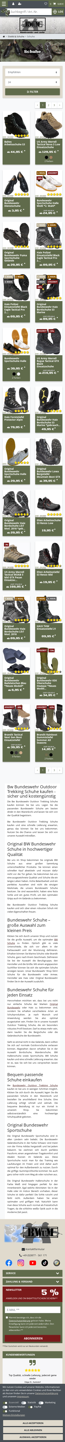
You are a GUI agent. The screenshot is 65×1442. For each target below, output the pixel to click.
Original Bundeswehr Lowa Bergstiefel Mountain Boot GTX (48, 472)
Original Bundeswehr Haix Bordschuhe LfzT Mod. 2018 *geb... (14, 524)
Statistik (32, 1402)
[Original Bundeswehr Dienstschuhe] (16, 184)
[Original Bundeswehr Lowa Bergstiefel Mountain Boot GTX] (49, 452)
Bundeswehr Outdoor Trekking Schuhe (35, 1085)
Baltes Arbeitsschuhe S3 (14, 143)
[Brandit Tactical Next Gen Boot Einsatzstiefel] (16, 718)
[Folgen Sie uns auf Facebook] (9, 1263)
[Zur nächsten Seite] (59, 105)
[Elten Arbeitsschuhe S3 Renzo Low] (49, 503)
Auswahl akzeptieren (33, 1437)
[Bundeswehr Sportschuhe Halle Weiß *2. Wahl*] (49, 184)
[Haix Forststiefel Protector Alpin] (16, 400)
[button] (57, 4)
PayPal (37, 1406)
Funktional (14, 1410)
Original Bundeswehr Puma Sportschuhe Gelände (15, 256)
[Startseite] (33, 25)
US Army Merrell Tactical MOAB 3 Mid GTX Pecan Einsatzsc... (14, 576)
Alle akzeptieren (33, 1423)
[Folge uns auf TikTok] (44, 1263)
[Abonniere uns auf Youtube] (32, 1263)
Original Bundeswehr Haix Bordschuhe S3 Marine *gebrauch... (48, 421)
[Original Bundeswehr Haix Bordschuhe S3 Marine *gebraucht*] (49, 400)
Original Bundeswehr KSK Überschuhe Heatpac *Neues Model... (47, 683)
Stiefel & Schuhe (16, 36)
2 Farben (49, 161)
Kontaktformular (35, 1249)
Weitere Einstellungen (14, 1415)
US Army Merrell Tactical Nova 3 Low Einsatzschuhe (48, 144)
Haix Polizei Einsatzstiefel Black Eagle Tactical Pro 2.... (48, 256)
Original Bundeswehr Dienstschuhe (12, 203)
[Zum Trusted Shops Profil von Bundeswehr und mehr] (56, 1263)
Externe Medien (17, 1406)
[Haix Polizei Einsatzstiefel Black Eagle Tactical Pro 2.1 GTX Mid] (49, 236)
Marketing (50, 1402)
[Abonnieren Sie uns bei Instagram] (21, 1263)
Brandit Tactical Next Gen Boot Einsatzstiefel (13, 737)
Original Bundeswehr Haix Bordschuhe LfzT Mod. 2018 (14, 630)
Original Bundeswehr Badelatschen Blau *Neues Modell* (15, 681)
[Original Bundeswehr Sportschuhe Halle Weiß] (16, 452)
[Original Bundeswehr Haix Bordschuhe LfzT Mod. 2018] (16, 609)
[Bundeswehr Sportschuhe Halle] (16, 341)
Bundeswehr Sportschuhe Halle (15, 360)
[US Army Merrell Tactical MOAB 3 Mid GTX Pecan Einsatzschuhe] (16, 555)
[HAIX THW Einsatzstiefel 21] (49, 609)
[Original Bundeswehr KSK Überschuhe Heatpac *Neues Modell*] (49, 661)
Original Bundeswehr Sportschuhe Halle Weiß (15, 472)
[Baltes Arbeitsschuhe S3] (16, 125)
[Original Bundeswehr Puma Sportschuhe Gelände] (16, 236)
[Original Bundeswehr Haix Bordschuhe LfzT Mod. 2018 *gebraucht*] (16, 503)
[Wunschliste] (46, 4)
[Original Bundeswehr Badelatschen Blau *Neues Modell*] (16, 661)
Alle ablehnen (33, 1430)
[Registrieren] (20, 4)
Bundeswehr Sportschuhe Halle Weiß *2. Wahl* (48, 203)
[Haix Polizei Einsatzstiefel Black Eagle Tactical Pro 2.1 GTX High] (16, 287)
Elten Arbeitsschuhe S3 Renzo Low (49, 522)
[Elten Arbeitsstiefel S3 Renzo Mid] (49, 555)
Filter (33, 91)
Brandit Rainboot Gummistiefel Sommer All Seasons (47, 738)
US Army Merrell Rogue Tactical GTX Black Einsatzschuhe (48, 362)
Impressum (23, 1396)
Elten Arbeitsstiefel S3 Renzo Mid (48, 573)
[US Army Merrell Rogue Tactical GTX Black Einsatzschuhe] (49, 341)
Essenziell (14, 1402)
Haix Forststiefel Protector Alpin (14, 418)
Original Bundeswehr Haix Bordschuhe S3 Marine (47, 308)
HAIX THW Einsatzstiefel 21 (46, 627)
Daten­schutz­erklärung (46, 1393)
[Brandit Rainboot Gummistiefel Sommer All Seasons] (49, 718)
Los (60, 11)
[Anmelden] (13, 4)
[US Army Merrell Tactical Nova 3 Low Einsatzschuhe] (49, 125)
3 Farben (16, 756)
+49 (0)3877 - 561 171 (34, 1255)
